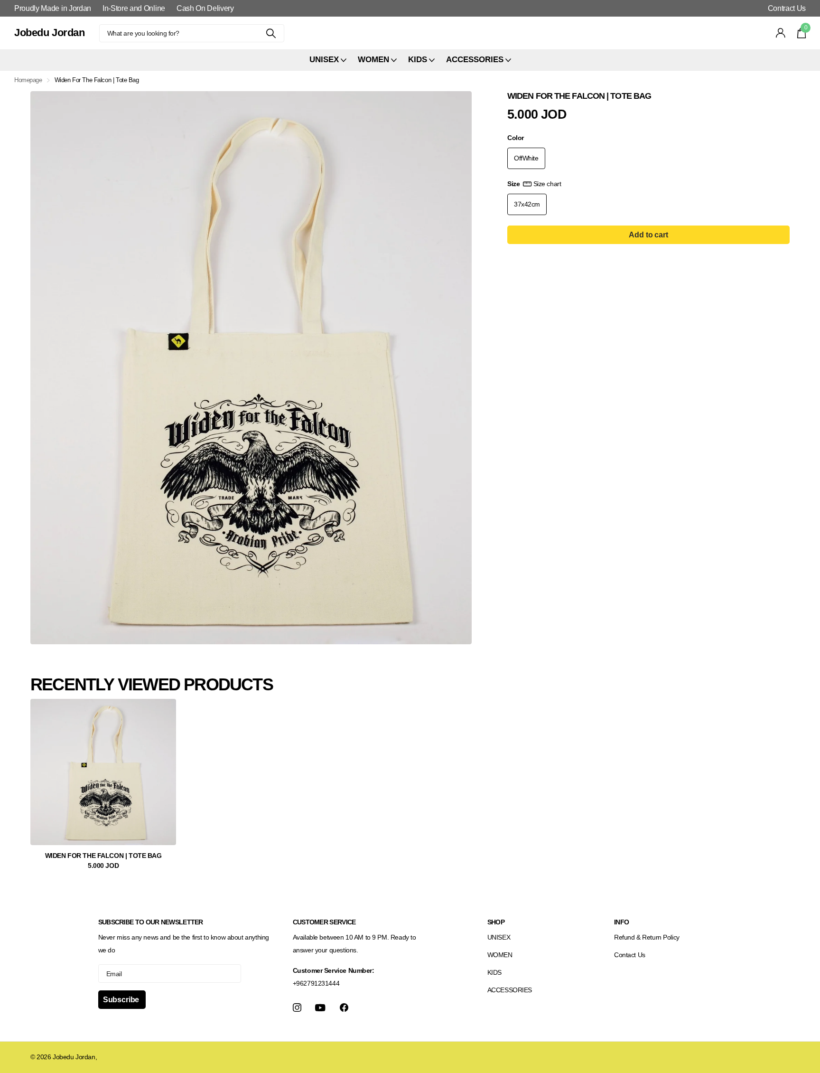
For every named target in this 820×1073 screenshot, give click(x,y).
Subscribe (122, 1000)
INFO (621, 922)
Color (515, 137)
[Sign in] (781, 33)
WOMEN (499, 955)
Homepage (28, 80)
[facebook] (344, 1007)
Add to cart (648, 235)
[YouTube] (320, 1007)
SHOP (495, 922)
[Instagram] (297, 1007)
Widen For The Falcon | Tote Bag (103, 855)
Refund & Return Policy (647, 937)
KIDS (494, 972)
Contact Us (629, 955)
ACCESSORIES (509, 990)
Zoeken (271, 33)
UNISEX (498, 937)
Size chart (547, 184)
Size (534, 184)
